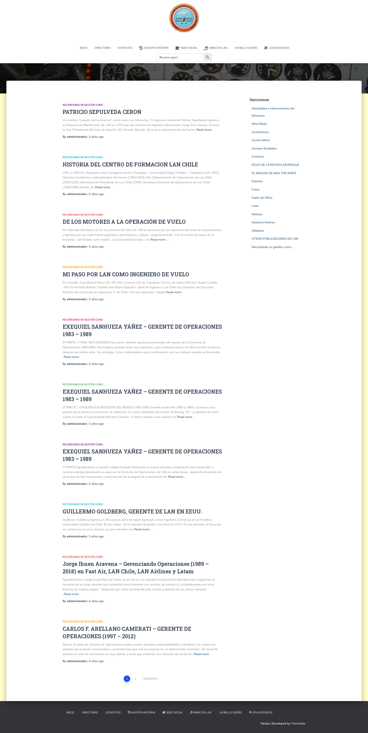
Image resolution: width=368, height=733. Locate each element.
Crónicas (258, 156)
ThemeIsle (298, 723)
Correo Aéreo (261, 140)
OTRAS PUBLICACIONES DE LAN (275, 238)
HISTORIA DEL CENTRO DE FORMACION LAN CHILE (130, 164)
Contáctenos (260, 132)
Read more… (205, 129)
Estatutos (125, 47)
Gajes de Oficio (262, 197)
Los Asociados (279, 47)
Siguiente (150, 678)
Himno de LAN (218, 47)
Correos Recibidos (264, 148)
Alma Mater (259, 123)
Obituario (258, 230)
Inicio (83, 47)
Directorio (103, 47)
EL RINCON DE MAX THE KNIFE (274, 173)
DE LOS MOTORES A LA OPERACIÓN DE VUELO (124, 221)
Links (255, 206)
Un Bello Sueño (246, 47)
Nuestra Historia (156, 47)
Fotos (255, 189)
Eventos (257, 181)
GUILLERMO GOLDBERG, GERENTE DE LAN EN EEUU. (132, 511)
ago (96, 136)
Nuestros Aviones (263, 222)
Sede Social (188, 47)
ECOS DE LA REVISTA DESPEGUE (275, 164)
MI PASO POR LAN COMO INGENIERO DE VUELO (126, 274)
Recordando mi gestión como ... (84, 104)
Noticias (257, 214)
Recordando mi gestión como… (273, 247)
